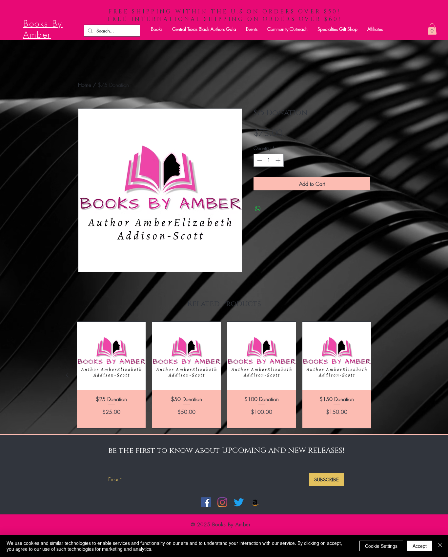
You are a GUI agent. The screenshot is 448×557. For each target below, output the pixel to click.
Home (84, 84)
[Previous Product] (67, 375)
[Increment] (278, 160)
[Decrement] (259, 160)
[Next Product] (381, 375)
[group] (224, 375)
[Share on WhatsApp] (258, 209)
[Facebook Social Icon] (206, 502)
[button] (156, 29)
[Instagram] (222, 502)
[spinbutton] (268, 160)
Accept (420, 546)
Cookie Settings (381, 546)
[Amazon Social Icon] (255, 502)
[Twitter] (239, 502)
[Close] (440, 546)
